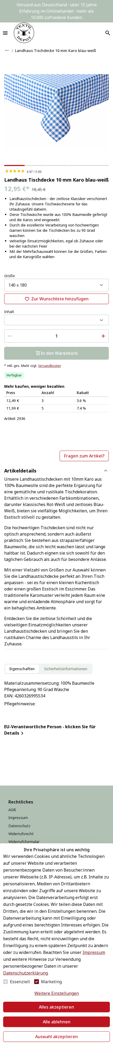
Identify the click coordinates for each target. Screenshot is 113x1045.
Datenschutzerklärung (25, 973)
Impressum (94, 952)
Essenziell (20, 982)
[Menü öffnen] (5, 33)
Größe (9, 275)
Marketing (51, 982)
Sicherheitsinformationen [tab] (65, 668)
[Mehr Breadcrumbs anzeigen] (6, 50)
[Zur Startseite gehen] (24, 33)
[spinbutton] (56, 336)
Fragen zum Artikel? (84, 456)
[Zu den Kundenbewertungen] (56, 171)
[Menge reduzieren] (9, 336)
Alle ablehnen (56, 1022)
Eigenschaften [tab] (22, 668)
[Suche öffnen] (107, 33)
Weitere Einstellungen (56, 993)
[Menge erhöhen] (103, 336)
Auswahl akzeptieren (56, 1036)
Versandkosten (49, 366)
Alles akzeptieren (56, 1007)
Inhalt (9, 311)
